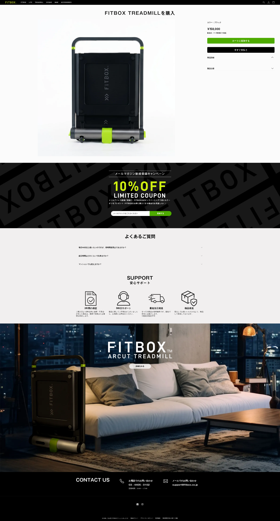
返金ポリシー (134, 518)
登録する (160, 213)
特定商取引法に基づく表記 (170, 518)
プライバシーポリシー (146, 518)
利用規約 (157, 518)
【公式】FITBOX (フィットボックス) (117, 518)
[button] (263, 2)
